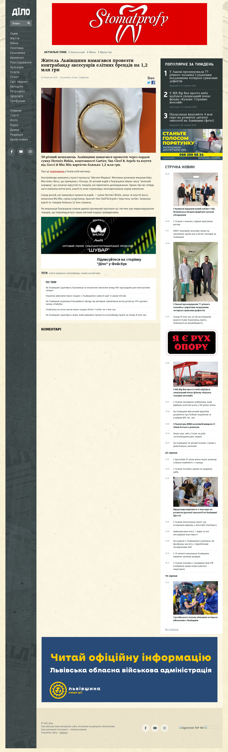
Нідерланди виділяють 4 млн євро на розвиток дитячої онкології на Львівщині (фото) (192, 117)
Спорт (14, 77)
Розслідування (20, 62)
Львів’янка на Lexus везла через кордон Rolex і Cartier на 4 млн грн (81, 309)
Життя (14, 38)
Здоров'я (174, 85)
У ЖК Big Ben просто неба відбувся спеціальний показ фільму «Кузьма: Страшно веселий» (190, 98)
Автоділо (16, 86)
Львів (14, 34)
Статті (14, 115)
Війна (14, 43)
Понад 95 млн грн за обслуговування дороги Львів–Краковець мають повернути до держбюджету (192, 320)
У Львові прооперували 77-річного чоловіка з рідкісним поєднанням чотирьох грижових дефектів (194, 76)
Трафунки (17, 101)
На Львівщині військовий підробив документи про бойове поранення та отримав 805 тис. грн (192, 414)
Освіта (14, 72)
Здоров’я (16, 96)
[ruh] (191, 355)
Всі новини (171, 629)
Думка (14, 130)
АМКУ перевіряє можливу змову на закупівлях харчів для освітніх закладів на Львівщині (194, 234)
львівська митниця (90, 273)
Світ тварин (18, 82)
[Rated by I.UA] (211, 727)
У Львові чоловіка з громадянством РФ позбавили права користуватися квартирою (193, 566)
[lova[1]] (129, 701)
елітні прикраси (57, 273)
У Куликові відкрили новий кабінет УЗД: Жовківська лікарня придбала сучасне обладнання (194, 212)
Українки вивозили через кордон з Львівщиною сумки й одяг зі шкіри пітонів (86, 296)
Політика (16, 48)
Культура (16, 67)
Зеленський (77, 52)
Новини (15, 110)
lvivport (63, 732)
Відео (14, 125)
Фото (14, 120)
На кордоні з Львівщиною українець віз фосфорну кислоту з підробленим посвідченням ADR (193, 544)
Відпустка (106, 52)
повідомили (57, 171)
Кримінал (17, 58)
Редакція (16, 135)
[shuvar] (98, 253)
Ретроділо (17, 91)
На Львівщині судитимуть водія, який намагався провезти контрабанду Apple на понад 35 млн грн (96, 315)
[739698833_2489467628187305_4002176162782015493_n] (129, 44)
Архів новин (19, 139)
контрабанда (73, 273)
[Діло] (21, 11)
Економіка (17, 53)
